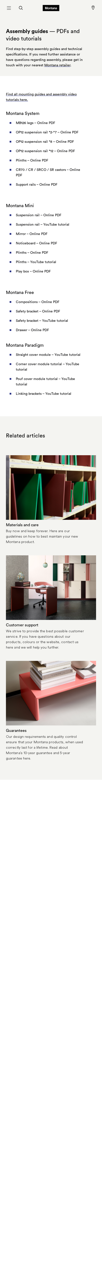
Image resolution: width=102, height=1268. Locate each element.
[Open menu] (9, 8)
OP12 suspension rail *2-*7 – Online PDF (47, 132)
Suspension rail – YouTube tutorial (42, 224)
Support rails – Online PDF (36, 184)
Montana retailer (57, 65)
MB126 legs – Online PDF (35, 123)
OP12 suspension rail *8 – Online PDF (45, 142)
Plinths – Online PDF (32, 160)
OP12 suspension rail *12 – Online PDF (45, 151)
